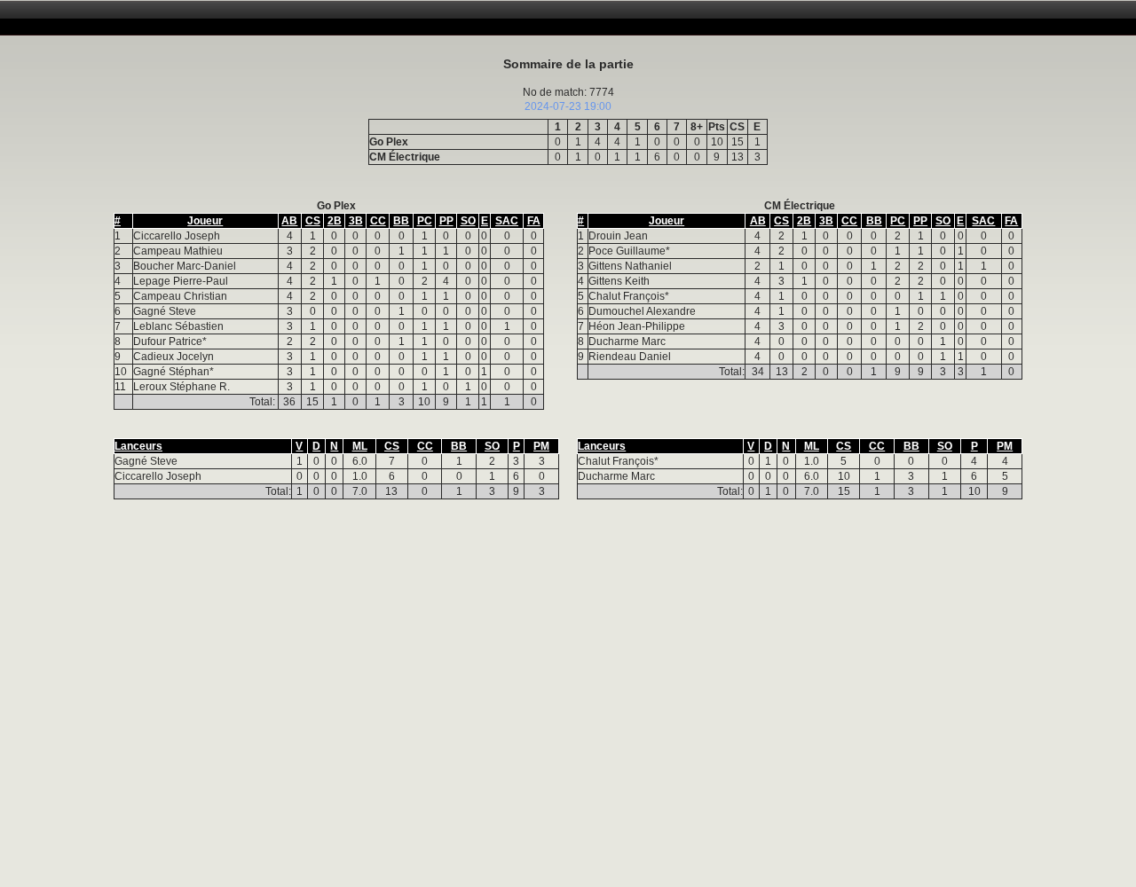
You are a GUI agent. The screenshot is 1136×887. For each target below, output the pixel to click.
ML (359, 446)
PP (446, 221)
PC (424, 221)
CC (378, 221)
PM (541, 446)
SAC (506, 221)
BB (401, 221)
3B (356, 221)
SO (468, 221)
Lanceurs (138, 446)
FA (533, 221)
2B (334, 221)
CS (312, 221)
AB (289, 221)
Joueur (205, 221)
